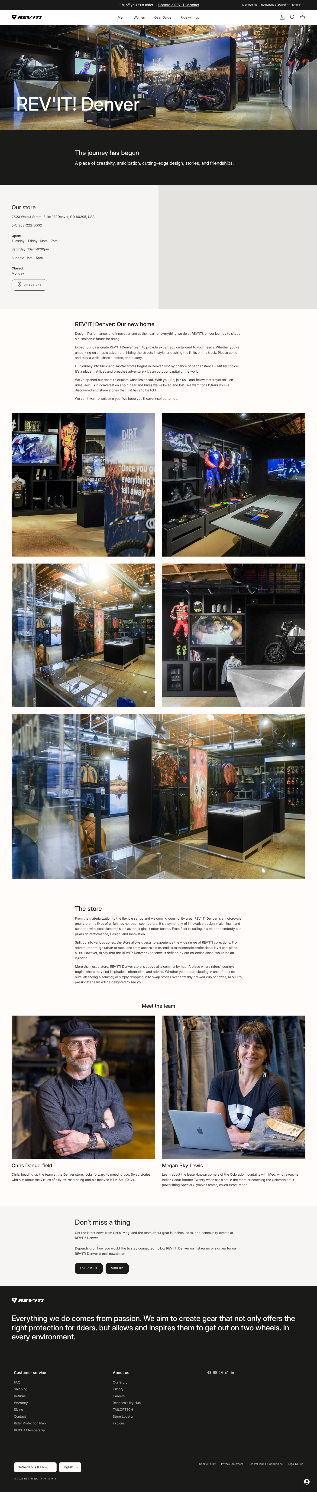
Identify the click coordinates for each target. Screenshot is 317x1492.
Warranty (21, 1403)
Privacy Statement (232, 1464)
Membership (250, 4)
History (118, 1389)
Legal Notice (295, 1464)
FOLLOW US (88, 1268)
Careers (119, 1396)
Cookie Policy (207, 1464)
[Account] (281, 17)
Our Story (120, 1382)
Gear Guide (162, 17)
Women (139, 17)
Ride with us (190, 17)
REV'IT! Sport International (40, 1478)
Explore (118, 1423)
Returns (20, 1396)
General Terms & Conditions (266, 1464)
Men (121, 17)
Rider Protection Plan (30, 1423)
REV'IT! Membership (29, 1430)
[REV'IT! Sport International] (27, 17)
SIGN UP (117, 1268)
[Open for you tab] (306, 1481)
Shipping (20, 1389)
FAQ (17, 1382)
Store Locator (123, 1416)
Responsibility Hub (127, 1403)
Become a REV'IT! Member (178, 5)
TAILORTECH (123, 1409)
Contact (20, 1416)
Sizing (18, 1409)
